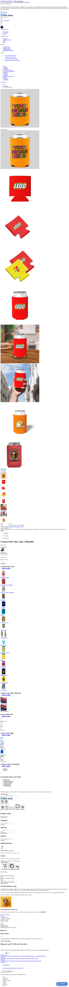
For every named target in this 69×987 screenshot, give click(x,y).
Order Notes (3, 797)
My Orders (5, 32)
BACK (6, 862)
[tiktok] (7, 64)
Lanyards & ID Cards (7, 70)
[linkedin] (6, 953)
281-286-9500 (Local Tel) (10, 57)
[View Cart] (1, 23)
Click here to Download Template (16, 526)
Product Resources (20, 960)
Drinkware (5, 72)
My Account (6, 31)
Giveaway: (5, 918)
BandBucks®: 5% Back (8, 50)
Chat (3, 916)
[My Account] (1, 22)
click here (27, 938)
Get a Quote (3, 82)
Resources (3, 959)
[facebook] (2, 64)
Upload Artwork (6, 46)
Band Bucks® (36, 960)
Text (1, 831)
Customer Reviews (7, 39)
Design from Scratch (9, 781)
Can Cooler (5, 86)
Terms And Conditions (26, 956)
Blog (4, 42)
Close (2, 941)
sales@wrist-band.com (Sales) (11, 58)
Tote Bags (5, 73)
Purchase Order (15, 958)
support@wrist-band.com (17, 968)
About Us (5, 38)
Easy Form (7, 779)
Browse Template (8, 782)
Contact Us (33, 956)
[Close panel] (1, 810)
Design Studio (8, 784)
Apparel (5, 77)
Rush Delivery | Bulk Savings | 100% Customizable (12, 1)
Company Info (4, 954)
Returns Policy (27, 958)
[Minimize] (1, 869)
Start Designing (4, 794)
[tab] (2, 808)
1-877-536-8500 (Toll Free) (11, 55)
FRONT (2, 862)
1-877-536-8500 (5, 914)
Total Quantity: (4, 917)
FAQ (4, 41)
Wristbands (5, 69)
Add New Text (4, 833)
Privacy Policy (10, 956)
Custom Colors (6, 48)
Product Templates (7, 49)
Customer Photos (12, 960)
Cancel (2, 883)
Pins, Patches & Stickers (8, 76)
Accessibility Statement (41, 956)
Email (2, 880)
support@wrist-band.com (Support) (12, 60)
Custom (5, 770)
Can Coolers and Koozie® (9, 71)
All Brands (5, 67)
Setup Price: (4, 919)
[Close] (8, 803)
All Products (6, 78)
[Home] (4, 84)
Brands (4, 66)
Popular (5, 768)
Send (6, 883)
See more (3, 563)
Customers (3, 957)
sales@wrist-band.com (7, 968)
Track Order (8, 958)
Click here (32, 890)
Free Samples (21, 958)
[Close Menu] (2, 28)
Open (2, 530)
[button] (34, 25)
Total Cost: (4, 921)
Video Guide (5, 568)
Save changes (7, 941)
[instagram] (5, 64)
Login (4, 34)
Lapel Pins (5, 75)
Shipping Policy (17, 956)
